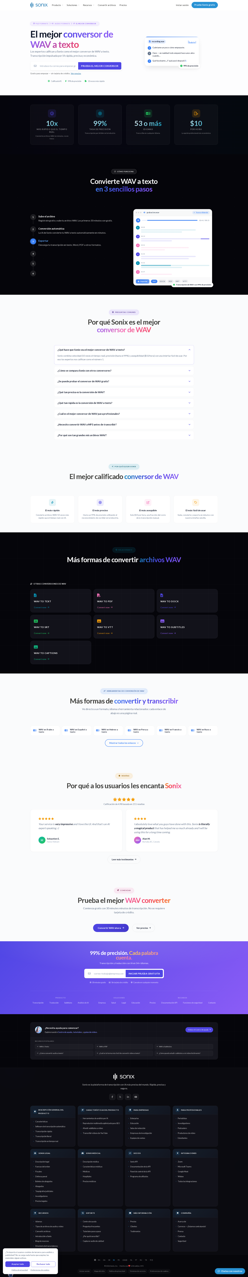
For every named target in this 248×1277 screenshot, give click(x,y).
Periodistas (182, 1118)
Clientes (133, 1226)
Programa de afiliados (139, 1176)
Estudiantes (182, 1138)
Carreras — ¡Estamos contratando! (192, 1226)
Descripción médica (91, 1162)
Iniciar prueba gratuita (144, 973)
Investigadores (184, 1123)
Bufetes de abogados (43, 1181)
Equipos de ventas (137, 1138)
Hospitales (87, 1176)
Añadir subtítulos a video (93, 1128)
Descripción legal (42, 1162)
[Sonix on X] (120, 1097)
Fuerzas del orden (42, 1166)
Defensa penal (41, 1176)
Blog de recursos (42, 1241)
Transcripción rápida (43, 1131)
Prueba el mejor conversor (99, 65)
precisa (160, 1084)
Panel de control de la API (140, 1171)
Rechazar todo (43, 1264)
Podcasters (182, 1128)
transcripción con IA (116, 1084)
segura (123, 1088)
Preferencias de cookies (159, 1271)
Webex (181, 1176)
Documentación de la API (140, 1166)
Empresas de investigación (141, 1133)
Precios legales (41, 1201)
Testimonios (135, 1231)
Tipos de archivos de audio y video (49, 1226)
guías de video (90, 1032)
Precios (123, 5)
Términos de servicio (137, 1271)
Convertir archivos (107, 5)
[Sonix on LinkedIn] (128, 1097)
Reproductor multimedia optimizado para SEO (101, 1123)
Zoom (180, 1162)
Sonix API (134, 1162)
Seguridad (182, 1241)
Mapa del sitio (99, 1271)
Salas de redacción (137, 1128)
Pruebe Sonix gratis (204, 5)
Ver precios (76, 73)
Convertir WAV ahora (109, 927)
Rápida (153, 1084)
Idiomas (38, 1221)
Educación (134, 1123)
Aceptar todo (18, 1264)
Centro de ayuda (65, 1032)
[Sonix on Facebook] (112, 1097)
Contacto (181, 1236)
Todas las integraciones (187, 1181)
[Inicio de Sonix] (39, 5)
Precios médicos (89, 1181)
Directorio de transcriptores (46, 1246)
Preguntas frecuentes (91, 1226)
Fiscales (38, 1171)
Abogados (39, 1186)
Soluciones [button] (72, 5)
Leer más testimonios (122, 859)
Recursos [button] (87, 5)
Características (41, 1121)
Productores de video (186, 1133)
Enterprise (134, 1118)
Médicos (86, 1171)
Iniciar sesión (182, 5)
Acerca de (182, 1221)
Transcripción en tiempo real (46, 1141)
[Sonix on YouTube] (136, 1097)
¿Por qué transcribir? (91, 1236)
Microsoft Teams (184, 1166)
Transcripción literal (43, 1136)
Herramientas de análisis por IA (95, 1118)
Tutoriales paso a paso (92, 1231)
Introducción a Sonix (43, 1236)
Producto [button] (56, 5)
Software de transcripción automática (50, 1126)
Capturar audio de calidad (93, 1241)
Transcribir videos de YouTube (95, 1133)
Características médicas (92, 1166)
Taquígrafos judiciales (44, 1191)
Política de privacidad (117, 1271)
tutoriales (77, 1032)
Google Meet (183, 1171)
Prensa (180, 1231)
